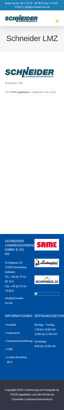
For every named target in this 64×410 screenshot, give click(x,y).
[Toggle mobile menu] (57, 21)
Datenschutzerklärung (17, 341)
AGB (9, 349)
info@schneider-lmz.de (37, 7)
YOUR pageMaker (20, 92)
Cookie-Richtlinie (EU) (17, 359)
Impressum (13, 333)
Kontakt (11, 324)
